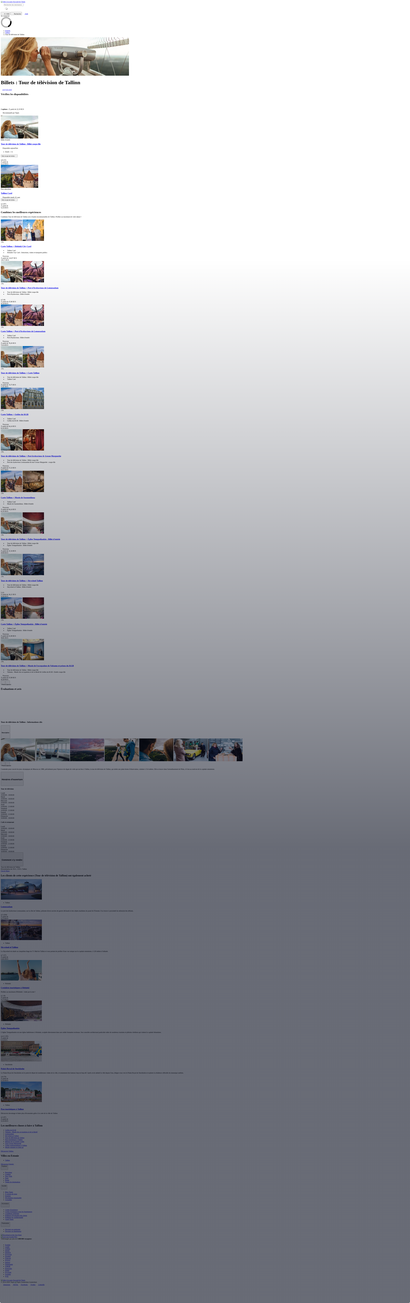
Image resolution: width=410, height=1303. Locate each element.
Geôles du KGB (10, 1130)
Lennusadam (9, 1134)
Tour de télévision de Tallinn (14, 1138)
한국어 (7, 1260)
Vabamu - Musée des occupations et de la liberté (21, 1132)
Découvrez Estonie (7, 1164)
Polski (7, 1270)
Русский (8, 1272)
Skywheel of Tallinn (12, 1136)
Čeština (7, 1249)
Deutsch (8, 1252)
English (7, 1245)
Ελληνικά (8, 1254)
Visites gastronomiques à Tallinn (16, 1145)
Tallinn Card (6, 193)
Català (7, 1247)
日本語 (7, 1266)
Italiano (7, 1262)
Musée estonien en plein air (14, 1147)
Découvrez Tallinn (7, 1151)
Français (8, 1258)
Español (8, 1256)
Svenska (8, 1274)
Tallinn (7, 1160)
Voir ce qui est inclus (8, 156)
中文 (7, 1276)
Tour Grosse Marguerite (13, 1143)
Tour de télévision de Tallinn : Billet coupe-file (21, 144)
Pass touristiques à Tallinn (14, 1140)
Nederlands (9, 1264)
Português (8, 1268)
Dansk (7, 1251)
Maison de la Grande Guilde (14, 1141)
